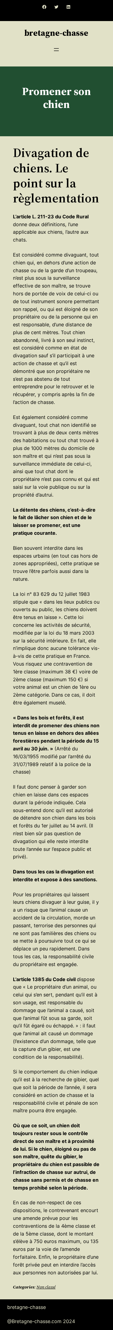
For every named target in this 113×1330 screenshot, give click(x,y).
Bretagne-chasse (56, 32)
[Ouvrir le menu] (56, 49)
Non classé (45, 1287)
